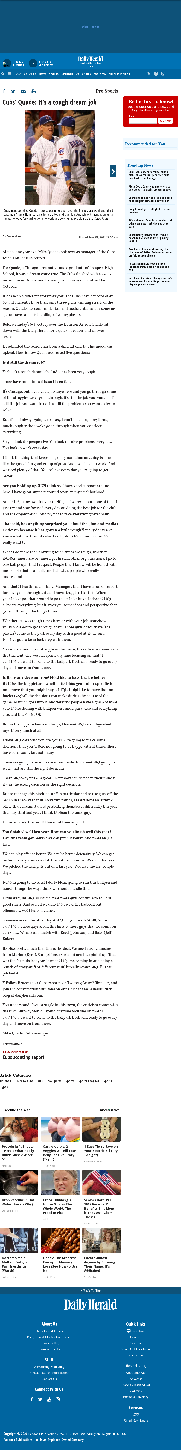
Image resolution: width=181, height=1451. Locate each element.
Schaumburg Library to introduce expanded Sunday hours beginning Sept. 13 (149, 238)
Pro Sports (107, 90)
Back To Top (92, 1290)
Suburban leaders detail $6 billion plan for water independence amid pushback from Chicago (149, 175)
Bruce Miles (14, 236)
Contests (136, 1337)
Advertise (136, 1378)
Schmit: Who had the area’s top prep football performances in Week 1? (150, 199)
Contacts (136, 1390)
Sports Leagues (88, 1081)
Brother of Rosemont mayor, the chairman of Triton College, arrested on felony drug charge (150, 252)
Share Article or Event (136, 1349)
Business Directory (135, 1396)
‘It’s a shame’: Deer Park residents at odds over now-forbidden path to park (150, 223)
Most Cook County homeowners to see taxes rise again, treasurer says (150, 188)
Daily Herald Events (49, 1331)
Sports (54, 74)
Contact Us (49, 1378)
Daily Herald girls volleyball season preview (149, 210)
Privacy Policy (49, 1343)
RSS (136, 1414)
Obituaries (83, 74)
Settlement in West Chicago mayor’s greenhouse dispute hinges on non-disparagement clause (150, 281)
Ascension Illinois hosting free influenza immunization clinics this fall (149, 267)
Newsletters (135, 1355)
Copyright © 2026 (15, 1433)
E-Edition (137, 1331)
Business (100, 74)
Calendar (136, 1343)
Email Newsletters (136, 1420)
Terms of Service (49, 1349)
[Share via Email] (26, 91)
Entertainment (119, 74)
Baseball (5, 1081)
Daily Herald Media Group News (49, 1337)
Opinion (67, 74)
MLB (40, 1081)
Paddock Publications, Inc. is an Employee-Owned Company (44, 1439)
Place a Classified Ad (136, 1384)
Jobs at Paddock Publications (49, 1372)
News (42, 74)
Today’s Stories (25, 74)
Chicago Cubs (24, 1081)
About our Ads (136, 1372)
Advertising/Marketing (49, 1366)
